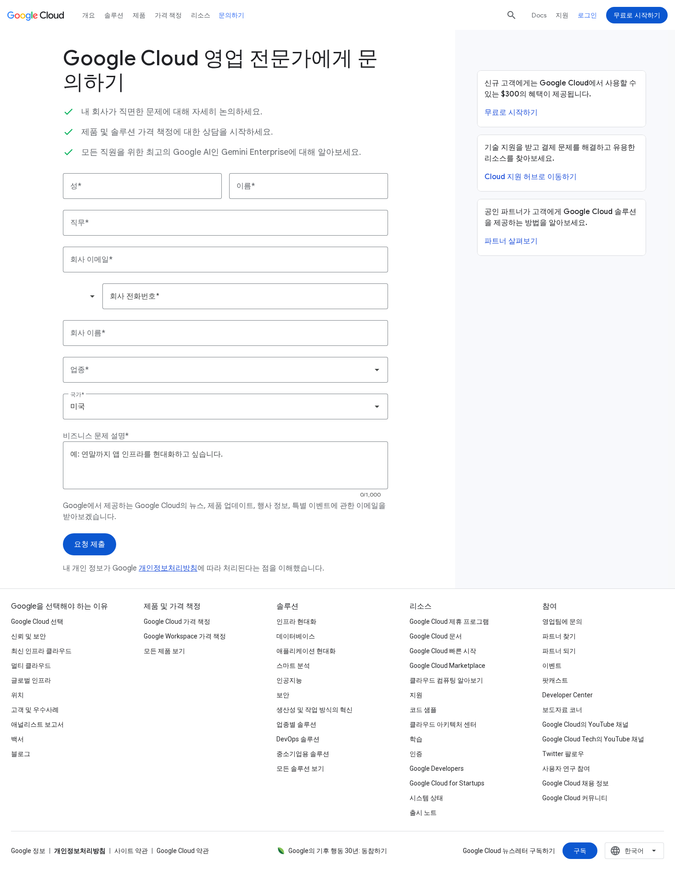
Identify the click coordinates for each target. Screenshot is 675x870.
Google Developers (437, 768)
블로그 (20, 753)
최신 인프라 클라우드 (41, 651)
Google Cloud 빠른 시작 (443, 651)
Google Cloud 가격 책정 (177, 621)
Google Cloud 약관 (183, 850)
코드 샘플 (423, 709)
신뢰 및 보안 (28, 636)
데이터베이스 (295, 636)
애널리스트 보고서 (37, 724)
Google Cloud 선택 (37, 621)
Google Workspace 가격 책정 (185, 636)
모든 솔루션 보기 (300, 768)
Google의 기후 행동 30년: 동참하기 (337, 850)
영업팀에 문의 (562, 621)
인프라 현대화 (296, 621)
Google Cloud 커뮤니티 (575, 798)
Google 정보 (28, 850)
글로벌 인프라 (31, 680)
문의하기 (231, 15)
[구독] (579, 851)
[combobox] (82, 296)
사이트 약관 (131, 850)
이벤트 (552, 665)
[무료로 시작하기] (637, 15)
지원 (562, 15)
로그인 (587, 15)
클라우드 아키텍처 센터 (443, 724)
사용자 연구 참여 (566, 768)
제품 (139, 15)
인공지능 (289, 680)
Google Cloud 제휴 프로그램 (449, 621)
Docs (539, 15)
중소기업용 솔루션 (302, 753)
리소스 (200, 15)
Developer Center (567, 695)
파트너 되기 (559, 651)
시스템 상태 (426, 798)
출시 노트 (423, 812)
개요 (88, 15)
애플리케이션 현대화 (306, 651)
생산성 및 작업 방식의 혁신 (314, 709)
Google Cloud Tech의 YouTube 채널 (593, 739)
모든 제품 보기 (164, 651)
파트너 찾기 (559, 636)
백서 (17, 739)
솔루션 (114, 15)
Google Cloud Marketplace (447, 665)
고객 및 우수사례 (35, 709)
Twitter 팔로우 (563, 753)
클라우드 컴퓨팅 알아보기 (446, 680)
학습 (416, 739)
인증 (416, 753)
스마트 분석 (293, 665)
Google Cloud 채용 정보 (575, 783)
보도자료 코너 (562, 709)
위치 (17, 695)
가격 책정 (168, 15)
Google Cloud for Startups (447, 783)
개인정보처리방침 (168, 568)
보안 (282, 695)
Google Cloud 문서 (436, 636)
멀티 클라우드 (31, 665)
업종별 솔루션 (296, 724)
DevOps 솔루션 (298, 739)
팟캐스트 (555, 680)
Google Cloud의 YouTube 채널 (585, 724)
